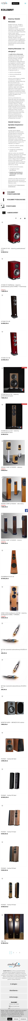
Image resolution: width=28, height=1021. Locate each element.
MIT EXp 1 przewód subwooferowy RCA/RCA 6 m (14, 650)
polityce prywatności (17, 1016)
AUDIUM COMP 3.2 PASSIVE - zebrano (11, 467)
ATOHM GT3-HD (5, 358)
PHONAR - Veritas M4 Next (8, 759)
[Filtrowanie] (16, 218)
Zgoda (9, 1019)
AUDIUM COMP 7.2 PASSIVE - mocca (11, 540)
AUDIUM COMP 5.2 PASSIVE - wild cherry (12, 504)
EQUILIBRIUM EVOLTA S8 (7, 576)
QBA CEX (3, 941)
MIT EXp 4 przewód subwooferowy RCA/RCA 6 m (13, 686)
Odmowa (16, 1019)
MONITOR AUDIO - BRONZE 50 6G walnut (12, 722)
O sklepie (13, 984)
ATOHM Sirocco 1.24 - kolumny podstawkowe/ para (10, 395)
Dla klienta (14, 990)
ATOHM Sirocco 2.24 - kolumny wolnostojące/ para (10, 431)
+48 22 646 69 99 (15, 1006)
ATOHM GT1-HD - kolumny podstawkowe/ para (13, 249)
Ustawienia (23, 1019)
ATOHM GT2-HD (5, 321)
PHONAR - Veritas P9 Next (8, 905)
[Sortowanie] (20, 218)
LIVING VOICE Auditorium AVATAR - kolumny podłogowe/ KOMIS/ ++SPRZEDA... (14, 613)
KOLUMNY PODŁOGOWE (16, 199)
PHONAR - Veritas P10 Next (8, 795)
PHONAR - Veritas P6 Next (8, 868)
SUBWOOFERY (12, 213)
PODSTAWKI (11, 206)
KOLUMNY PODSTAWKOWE (13, 193)
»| (19, 952)
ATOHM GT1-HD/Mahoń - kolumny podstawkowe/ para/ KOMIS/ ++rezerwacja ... (13, 286)
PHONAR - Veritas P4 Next (8, 832)
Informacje (13, 997)
